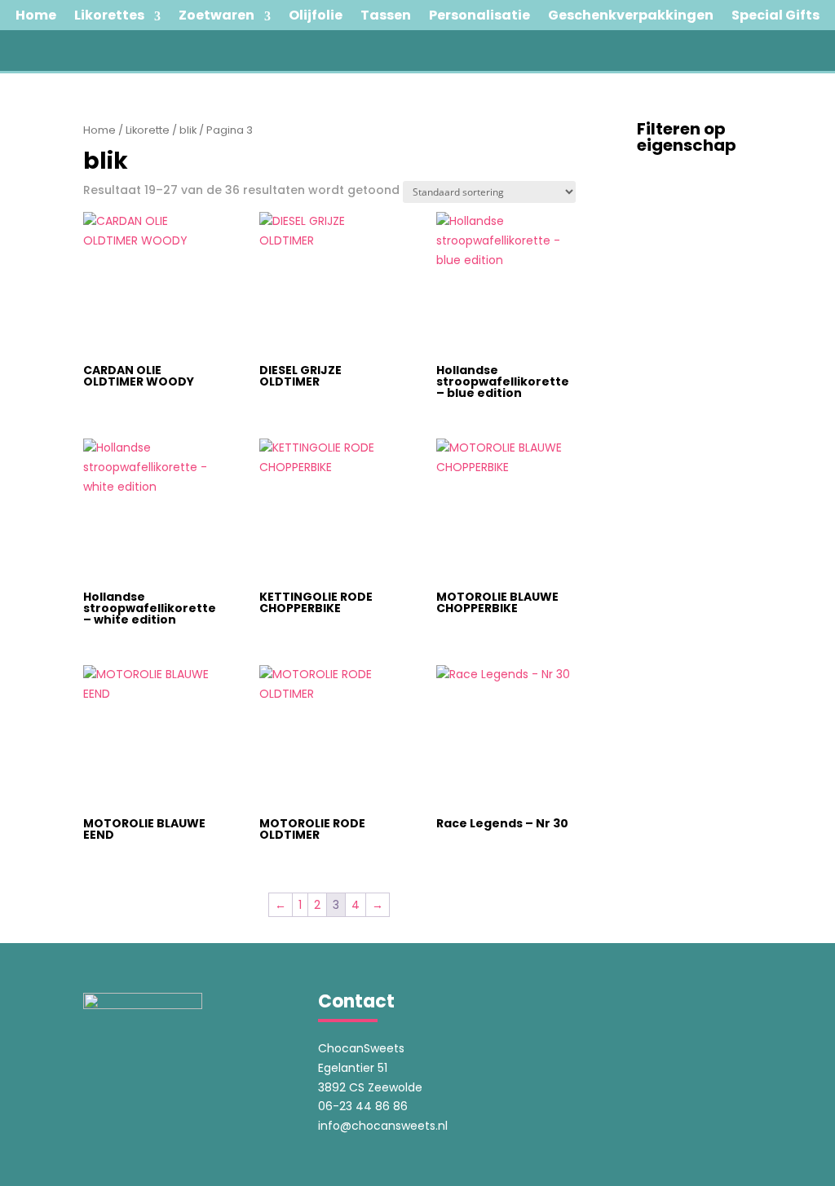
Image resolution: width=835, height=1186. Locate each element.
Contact (418, 84)
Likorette (148, 130)
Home (99, 130)
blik (188, 130)
